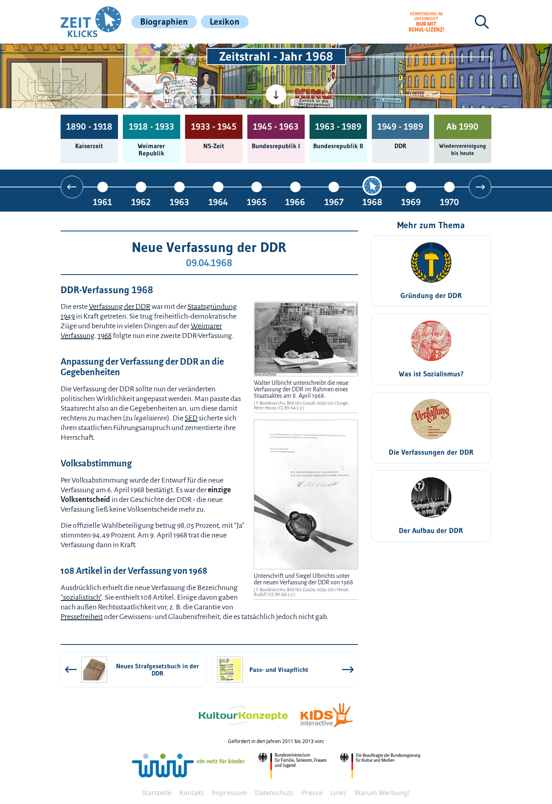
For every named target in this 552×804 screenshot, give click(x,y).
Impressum (229, 792)
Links (338, 792)
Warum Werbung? (382, 792)
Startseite (156, 792)
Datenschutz (274, 792)
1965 (256, 202)
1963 (179, 202)
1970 (449, 202)
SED (191, 418)
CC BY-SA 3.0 (291, 407)
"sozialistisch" (81, 597)
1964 (218, 202)
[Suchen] (481, 21)
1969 (411, 202)
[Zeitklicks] (91, 21)
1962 (141, 202)
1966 (295, 202)
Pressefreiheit (82, 617)
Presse (312, 792)
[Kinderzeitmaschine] (179, 56)
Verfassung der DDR (119, 306)
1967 (333, 202)
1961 (102, 202)
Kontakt (191, 792)
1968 (372, 202)
